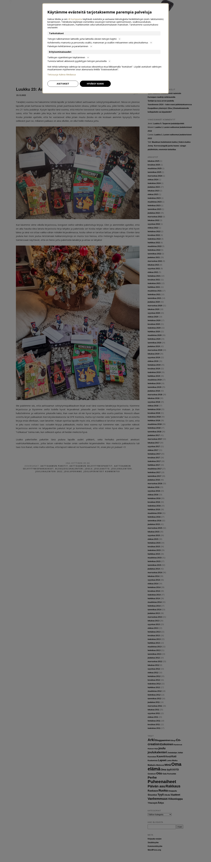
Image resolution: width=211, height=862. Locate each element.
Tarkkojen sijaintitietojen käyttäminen (66, 57)
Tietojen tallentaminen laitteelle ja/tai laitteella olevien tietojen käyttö (82, 38)
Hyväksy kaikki (95, 83)
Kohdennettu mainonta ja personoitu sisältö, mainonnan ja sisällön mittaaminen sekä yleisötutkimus (97, 42)
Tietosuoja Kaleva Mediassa (61, 74)
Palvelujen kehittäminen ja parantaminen (67, 46)
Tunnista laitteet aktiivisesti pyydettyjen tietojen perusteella (77, 61)
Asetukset (63, 83)
